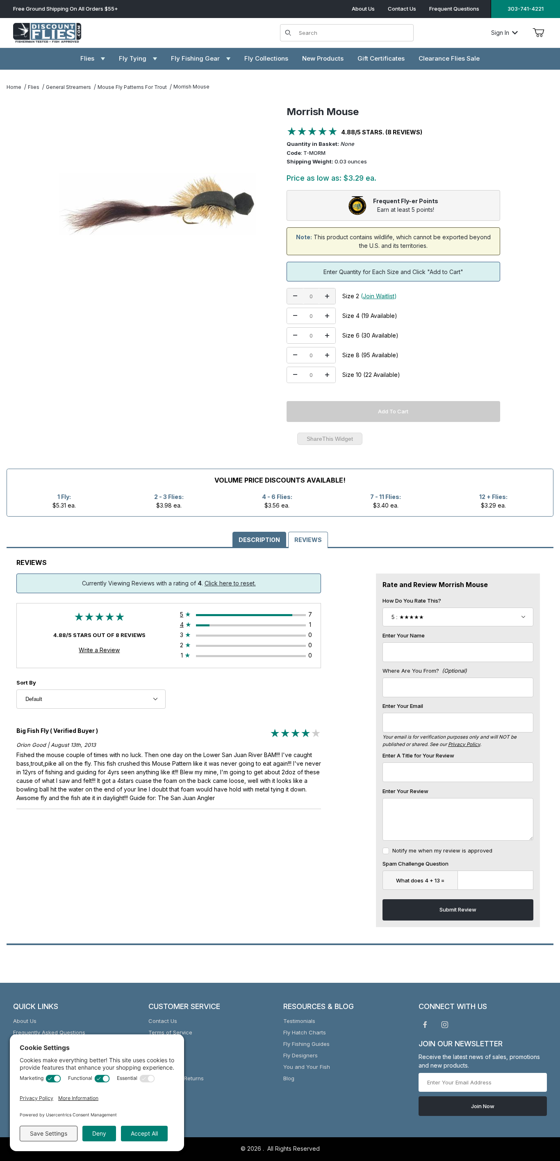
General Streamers (68, 87)
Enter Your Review (405, 791)
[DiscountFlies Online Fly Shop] (47, 31)
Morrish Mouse (191, 87)
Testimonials (299, 1021)
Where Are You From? (424, 670)
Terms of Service (170, 1032)
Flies (33, 87)
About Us (363, 8)
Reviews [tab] (308, 539)
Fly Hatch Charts (304, 1032)
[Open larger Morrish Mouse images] (157, 204)
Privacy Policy (464, 744)
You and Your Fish (306, 1066)
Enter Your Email (402, 706)
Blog (288, 1078)
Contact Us (402, 8)
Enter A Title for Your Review (418, 755)
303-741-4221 (526, 8)
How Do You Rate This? (411, 600)
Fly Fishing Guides (306, 1044)
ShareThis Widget (330, 438)
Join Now (482, 1106)
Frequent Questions (454, 8)
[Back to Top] (535, 1110)
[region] (23, 201)
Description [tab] (259, 539)
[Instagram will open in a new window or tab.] (445, 1024)
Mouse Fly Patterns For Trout (132, 87)
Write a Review (99, 649)
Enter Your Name (403, 635)
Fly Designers (300, 1055)
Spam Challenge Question (415, 863)
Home (14, 87)
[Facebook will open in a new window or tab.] (425, 1024)
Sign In (500, 32)
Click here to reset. (230, 583)
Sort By (26, 682)
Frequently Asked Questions (49, 1032)
